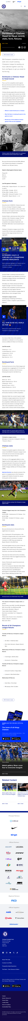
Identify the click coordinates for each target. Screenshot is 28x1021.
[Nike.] (14, 2)
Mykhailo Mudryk (6, 472)
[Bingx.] (19, 2)
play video (4, 238)
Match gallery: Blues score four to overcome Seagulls (8, 793)
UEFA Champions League (8, 54)
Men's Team (5, 43)
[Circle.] (8, 2)
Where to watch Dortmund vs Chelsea (14, 110)
